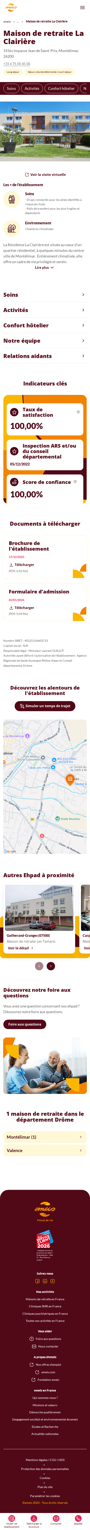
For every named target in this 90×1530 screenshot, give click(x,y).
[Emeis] (10, 7)
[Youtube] (52, 1281)
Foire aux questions (24, 1024)
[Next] (51, 966)
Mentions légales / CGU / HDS (45, 1460)
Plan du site (45, 1487)
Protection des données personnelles (45, 1469)
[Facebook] (37, 1281)
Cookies (45, 1478)
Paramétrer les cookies (45, 1496)
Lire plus (42, 267)
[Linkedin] (45, 1281)
